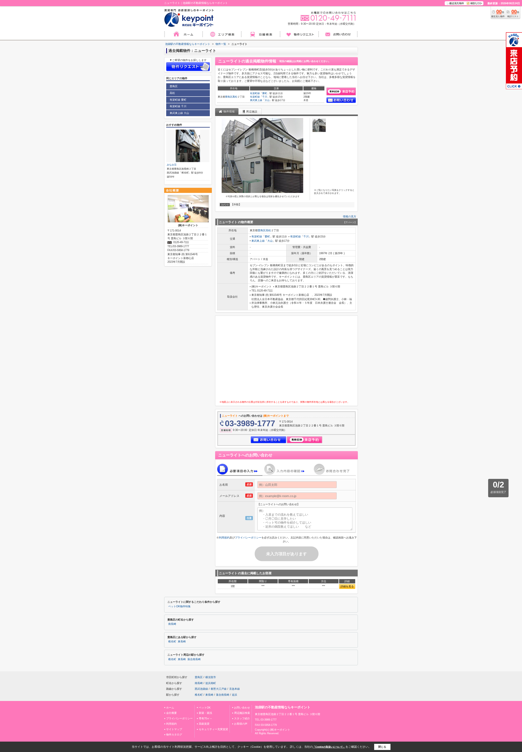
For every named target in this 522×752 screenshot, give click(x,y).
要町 (264, 93)
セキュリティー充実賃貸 (213, 729)
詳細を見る (347, 586)
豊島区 (228, 96)
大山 (267, 100)
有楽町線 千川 (178, 106)
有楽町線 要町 (178, 99)
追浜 (234, 694)
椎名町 (172, 641)
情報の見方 (349, 216)
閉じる (382, 746)
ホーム (170, 707)
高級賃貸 (204, 723)
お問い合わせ (242, 707)
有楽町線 (255, 93)
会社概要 (171, 712)
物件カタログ (174, 734)
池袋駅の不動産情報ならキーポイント (282, 707)
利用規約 (224, 537)
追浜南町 (210, 683)
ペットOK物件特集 (179, 606)
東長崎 (182, 641)
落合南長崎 (194, 659)
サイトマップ (174, 729)
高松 (234, 96)
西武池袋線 (201, 688)
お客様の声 (240, 723)
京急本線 (234, 688)
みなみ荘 (172, 164)
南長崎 (172, 624)
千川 (264, 96)
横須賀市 (210, 677)
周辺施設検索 (242, 712)
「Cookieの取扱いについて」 (329, 746)
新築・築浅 (205, 712)
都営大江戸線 (219, 688)
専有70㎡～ (205, 718)
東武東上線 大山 (179, 113)
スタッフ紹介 (242, 718)
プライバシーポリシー (248, 537)
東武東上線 (256, 100)
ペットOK (205, 707)
